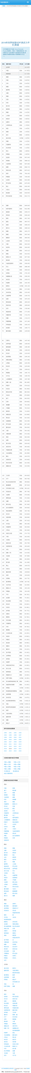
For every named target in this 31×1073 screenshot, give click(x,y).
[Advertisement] (15, 23)
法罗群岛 (14, 884)
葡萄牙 (6, 855)
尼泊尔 (6, 806)
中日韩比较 (7, 771)
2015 (10, 746)
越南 (13, 797)
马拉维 (6, 1053)
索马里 (14, 1048)
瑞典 (13, 895)
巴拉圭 (14, 910)
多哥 (5, 1019)
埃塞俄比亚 (15, 1028)
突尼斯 (14, 1041)
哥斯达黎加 (15, 924)
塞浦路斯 (14, 891)
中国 (5, 788)
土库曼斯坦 (7, 820)
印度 (13, 806)
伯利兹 (14, 931)
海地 (5, 935)
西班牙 (14, 852)
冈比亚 (6, 1039)
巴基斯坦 (6, 804)
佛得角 (14, 1001)
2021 (20, 748)
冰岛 (5, 857)
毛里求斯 (14, 1003)
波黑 (5, 893)
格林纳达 (6, 933)
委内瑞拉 (6, 906)
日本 (5, 792)
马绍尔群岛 (15, 970)
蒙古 (13, 808)
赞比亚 (14, 1037)
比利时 (14, 850)
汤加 (5, 984)
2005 (20, 739)
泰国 (13, 792)
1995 (10, 735)
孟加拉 (6, 810)
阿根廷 (6, 958)
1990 (5, 732)
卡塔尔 (14, 829)
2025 (20, 751)
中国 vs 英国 (7, 766)
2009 (20, 742)
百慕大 (6, 931)
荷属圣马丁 (15, 908)
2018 (5, 748)
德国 (13, 848)
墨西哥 (14, 935)
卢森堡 (14, 880)
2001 (20, 737)
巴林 (13, 838)
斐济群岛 (6, 975)
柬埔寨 (14, 799)
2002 (5, 739)
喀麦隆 (14, 1019)
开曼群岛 (6, 953)
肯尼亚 (6, 1041)
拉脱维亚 (14, 877)
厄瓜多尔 (14, 946)
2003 (10, 739)
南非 (5, 994)
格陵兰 (14, 933)
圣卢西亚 (6, 940)
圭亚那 (6, 924)
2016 (15, 746)
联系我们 (11, 1068)
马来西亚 (6, 797)
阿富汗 (6, 822)
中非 (5, 1048)
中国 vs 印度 (17, 766)
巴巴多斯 (6, 951)
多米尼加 (14, 942)
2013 (20, 744)
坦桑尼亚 (14, 1005)
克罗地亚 (14, 868)
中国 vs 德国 (17, 764)
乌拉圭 (14, 917)
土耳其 (14, 864)
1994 (5, 735)
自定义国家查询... (8, 773)
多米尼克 (14, 921)
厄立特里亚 (7, 1051)
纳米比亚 (14, 999)
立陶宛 (6, 884)
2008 (15, 742)
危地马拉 (14, 949)
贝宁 (5, 1017)
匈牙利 (14, 859)
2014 (5, 746)
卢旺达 (6, 1037)
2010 (5, 744)
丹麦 (5, 886)
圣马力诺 (6, 870)
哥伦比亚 (6, 946)
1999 (10, 737)
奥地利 (14, 857)
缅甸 (13, 801)
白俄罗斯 (14, 875)
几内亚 (14, 1012)
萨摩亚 (6, 979)
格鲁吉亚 (14, 820)
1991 (10, 732)
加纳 (5, 1001)
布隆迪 (6, 1023)
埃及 (13, 994)
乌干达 (14, 1055)
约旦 (13, 810)
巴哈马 (14, 958)
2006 (5, 742)
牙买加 (6, 917)
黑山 (5, 875)
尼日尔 (6, 999)
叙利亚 (6, 817)
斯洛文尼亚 (7, 868)
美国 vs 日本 (7, 764)
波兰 (5, 861)
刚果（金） (15, 1014)
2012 (15, 744)
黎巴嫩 (6, 815)
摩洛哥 (6, 1021)
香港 (13, 788)
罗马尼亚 (14, 866)
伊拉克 (14, 833)
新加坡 (14, 790)
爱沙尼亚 (14, 893)
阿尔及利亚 (15, 996)
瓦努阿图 (6, 977)
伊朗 (5, 835)
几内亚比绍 (7, 1046)
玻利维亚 (14, 906)
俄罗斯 (6, 864)
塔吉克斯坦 (15, 822)
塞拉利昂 (14, 1010)
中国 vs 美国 (7, 762)
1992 (15, 732)
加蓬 (13, 1051)
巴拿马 (14, 955)
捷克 (5, 859)
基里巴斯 (6, 970)
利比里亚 (6, 1003)
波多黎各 (6, 908)
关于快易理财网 (5, 1068)
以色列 (14, 824)
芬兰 (13, 870)
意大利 (6, 852)
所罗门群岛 (7, 986)
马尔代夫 (6, 808)
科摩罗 (6, 1032)
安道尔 (6, 877)
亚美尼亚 (6, 840)
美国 (5, 903)
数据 (4, 6)
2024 (15, 751)
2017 (20, 746)
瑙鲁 (13, 986)
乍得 (13, 1021)
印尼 (5, 799)
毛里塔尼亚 (7, 1010)
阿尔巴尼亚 (15, 886)
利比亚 (6, 1005)
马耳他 (6, 873)
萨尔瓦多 (14, 953)
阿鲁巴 (6, 955)
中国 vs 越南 (7, 769)
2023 (10, 751)
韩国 (13, 795)
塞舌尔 (6, 1014)
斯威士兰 (14, 1046)
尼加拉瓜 (6, 910)
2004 (15, 739)
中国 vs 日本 (17, 762)
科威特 (6, 833)
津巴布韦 (14, 1026)
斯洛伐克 (6, 891)
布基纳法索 (15, 1008)
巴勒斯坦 (6, 813)
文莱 (5, 829)
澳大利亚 (6, 968)
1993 (20, 732)
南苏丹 (14, 1039)
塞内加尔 (14, 1035)
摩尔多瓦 (14, 882)
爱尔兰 (6, 895)
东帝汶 (6, 826)
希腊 (13, 861)
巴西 (13, 951)
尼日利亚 (14, 1017)
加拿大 (14, 903)
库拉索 (6, 949)
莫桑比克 (6, 1026)
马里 (13, 1053)
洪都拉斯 (6, 942)
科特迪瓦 (6, 1044)
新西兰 (14, 968)
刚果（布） (7, 1028)
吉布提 (6, 1012)
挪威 (5, 880)
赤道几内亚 (15, 1044)
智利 (5, 915)
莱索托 (14, 1023)
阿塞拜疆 (6, 831)
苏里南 (14, 944)
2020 (15, 748)
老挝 (5, 801)
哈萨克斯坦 (15, 817)
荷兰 (13, 873)
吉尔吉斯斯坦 (16, 835)
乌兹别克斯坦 (16, 831)
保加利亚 (6, 866)
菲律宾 (6, 795)
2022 (5, 751)
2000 (15, 737)
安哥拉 (6, 996)
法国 (5, 850)
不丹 (5, 824)
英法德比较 (16, 771)
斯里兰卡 (14, 804)
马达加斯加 (7, 1035)
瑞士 (13, 855)
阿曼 (13, 826)
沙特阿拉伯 (15, 813)
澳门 (5, 790)
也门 (13, 815)
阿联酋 (6, 838)
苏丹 (5, 1055)
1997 (20, 735)
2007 (10, 742)
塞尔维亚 (6, 889)
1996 (15, 735)
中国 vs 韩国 (17, 769)
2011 (10, 744)
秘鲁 (5, 944)
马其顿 (6, 882)
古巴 (5, 960)
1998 (5, 737)
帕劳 (13, 977)
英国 (5, 848)
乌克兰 (14, 889)
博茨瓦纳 (6, 1008)
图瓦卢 (14, 979)
